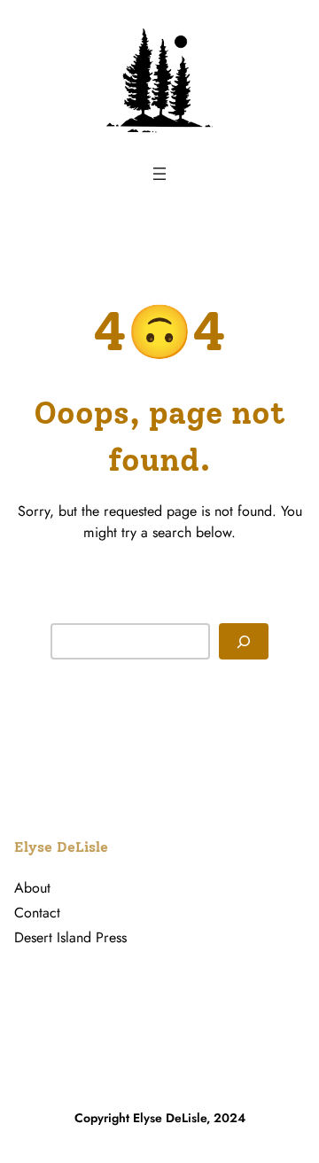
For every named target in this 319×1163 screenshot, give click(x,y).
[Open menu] (159, 173)
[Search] (243, 641)
